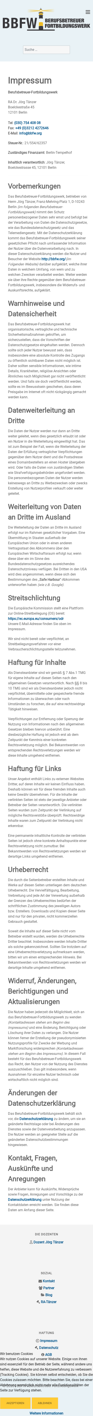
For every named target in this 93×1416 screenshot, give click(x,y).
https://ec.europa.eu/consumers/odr (36, 619)
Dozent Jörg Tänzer (48, 1242)
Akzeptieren (15, 1403)
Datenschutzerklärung (36, 1119)
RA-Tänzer (48, 1302)
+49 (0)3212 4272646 (32, 128)
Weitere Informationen (46, 1413)
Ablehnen (45, 1403)
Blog (48, 1295)
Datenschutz (48, 1348)
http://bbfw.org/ (54, 259)
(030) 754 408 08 (27, 123)
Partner (48, 1288)
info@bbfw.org (30, 133)
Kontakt (49, 1281)
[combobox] (46, 49)
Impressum (48, 1341)
